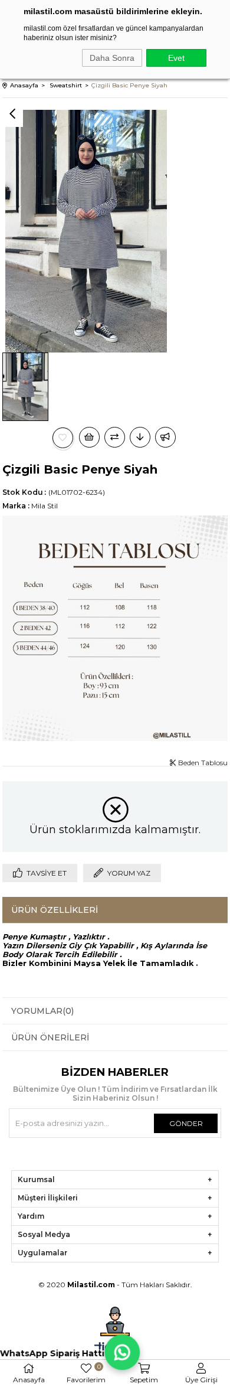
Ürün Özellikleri (54, 910)
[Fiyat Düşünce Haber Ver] (140, 437)
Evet (176, 58)
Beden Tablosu (202, 762)
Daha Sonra (112, 58)
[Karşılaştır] (114, 437)
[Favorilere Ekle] (63, 437)
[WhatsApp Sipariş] (121, 1352)
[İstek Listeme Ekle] (89, 437)
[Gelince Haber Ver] (165, 437)
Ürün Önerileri (50, 1037)
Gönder (186, 1123)
